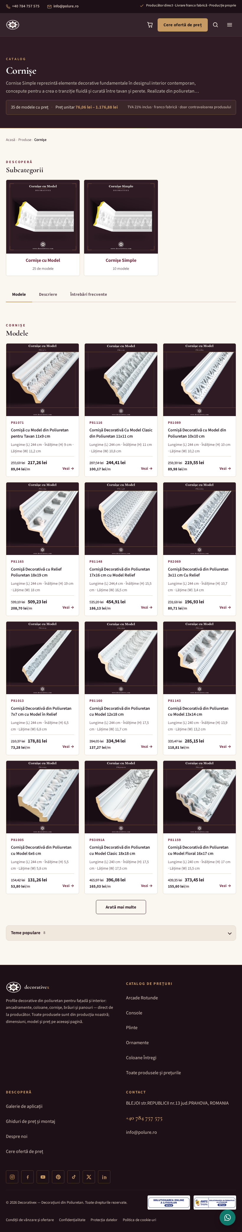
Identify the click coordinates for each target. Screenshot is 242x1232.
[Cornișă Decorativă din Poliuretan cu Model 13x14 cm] (199, 658)
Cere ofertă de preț (182, 25)
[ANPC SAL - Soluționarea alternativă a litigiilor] (215, 1202)
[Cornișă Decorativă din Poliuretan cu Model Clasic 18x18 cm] (121, 797)
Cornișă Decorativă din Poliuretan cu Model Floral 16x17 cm (198, 850)
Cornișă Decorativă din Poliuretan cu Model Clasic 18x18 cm (119, 850)
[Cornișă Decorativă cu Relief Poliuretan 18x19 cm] (42, 518)
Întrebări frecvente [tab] (88, 294)
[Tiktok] (73, 1176)
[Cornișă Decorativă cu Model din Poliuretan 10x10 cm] (199, 380)
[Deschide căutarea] (215, 24)
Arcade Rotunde (142, 998)
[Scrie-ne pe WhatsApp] (228, 1218)
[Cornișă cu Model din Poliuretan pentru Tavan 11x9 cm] (42, 380)
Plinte (132, 1027)
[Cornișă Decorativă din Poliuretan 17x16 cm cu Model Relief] (121, 518)
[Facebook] (27, 1176)
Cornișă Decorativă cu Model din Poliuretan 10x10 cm (197, 433)
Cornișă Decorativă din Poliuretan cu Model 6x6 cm (41, 850)
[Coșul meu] (149, 24)
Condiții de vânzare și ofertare (30, 1220)
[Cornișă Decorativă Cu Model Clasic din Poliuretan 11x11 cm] (121, 380)
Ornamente (137, 1042)
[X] (89, 1176)
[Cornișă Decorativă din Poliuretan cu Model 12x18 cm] (121, 658)
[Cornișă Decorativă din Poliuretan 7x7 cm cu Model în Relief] (42, 658)
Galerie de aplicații (24, 1106)
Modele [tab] (19, 294)
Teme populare (28, 933)
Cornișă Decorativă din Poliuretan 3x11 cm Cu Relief (198, 572)
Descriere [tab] (48, 294)
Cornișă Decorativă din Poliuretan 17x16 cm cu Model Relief (119, 572)
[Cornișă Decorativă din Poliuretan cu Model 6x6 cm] (42, 797)
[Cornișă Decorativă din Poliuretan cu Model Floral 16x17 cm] (199, 797)
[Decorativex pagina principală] (12, 24)
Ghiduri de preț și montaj (30, 1121)
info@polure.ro (66, 6)
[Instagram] (12, 1176)
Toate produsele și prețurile (153, 1073)
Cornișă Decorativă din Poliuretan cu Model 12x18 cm (119, 711)
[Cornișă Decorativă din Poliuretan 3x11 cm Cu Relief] (199, 518)
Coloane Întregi (141, 1057)
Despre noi (16, 1136)
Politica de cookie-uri (139, 1220)
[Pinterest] (58, 1176)
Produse (24, 139)
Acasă (10, 139)
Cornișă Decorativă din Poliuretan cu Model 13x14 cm (198, 711)
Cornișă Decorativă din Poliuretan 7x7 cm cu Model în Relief (41, 711)
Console (134, 1013)
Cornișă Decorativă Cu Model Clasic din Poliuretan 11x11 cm (121, 433)
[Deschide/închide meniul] (229, 24)
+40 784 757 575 (26, 6)
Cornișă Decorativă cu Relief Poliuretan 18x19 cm (36, 572)
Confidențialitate (72, 1220)
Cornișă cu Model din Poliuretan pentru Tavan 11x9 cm (39, 433)
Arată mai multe (121, 907)
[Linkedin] (104, 1176)
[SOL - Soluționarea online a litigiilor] (169, 1202)
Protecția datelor (104, 1220)
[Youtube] (43, 1176)
